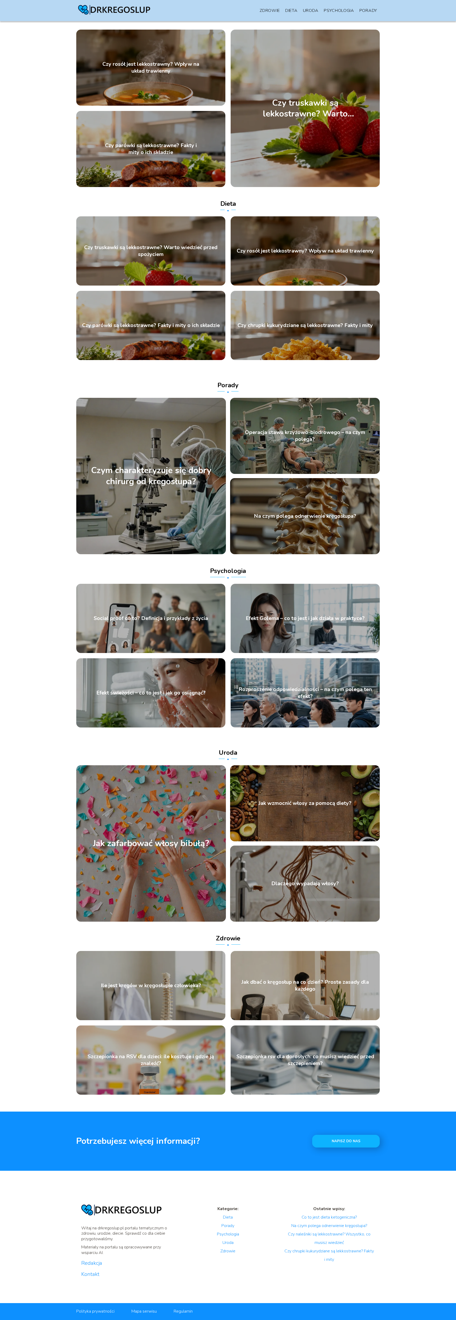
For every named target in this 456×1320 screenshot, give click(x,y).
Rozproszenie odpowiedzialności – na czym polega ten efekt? (305, 693)
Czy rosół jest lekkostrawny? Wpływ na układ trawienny (150, 67)
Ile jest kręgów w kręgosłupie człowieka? (151, 985)
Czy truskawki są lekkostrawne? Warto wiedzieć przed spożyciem (305, 108)
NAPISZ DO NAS (346, 1141)
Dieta (291, 10)
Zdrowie (270, 10)
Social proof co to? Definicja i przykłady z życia (151, 618)
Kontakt (90, 1274)
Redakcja (91, 1263)
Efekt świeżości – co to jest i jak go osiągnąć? (151, 692)
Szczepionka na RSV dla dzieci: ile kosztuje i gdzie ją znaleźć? (151, 1060)
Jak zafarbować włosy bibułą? (151, 843)
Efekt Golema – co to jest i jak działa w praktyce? (305, 618)
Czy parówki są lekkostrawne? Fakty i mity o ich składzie (151, 149)
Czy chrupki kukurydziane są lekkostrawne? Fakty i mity (305, 325)
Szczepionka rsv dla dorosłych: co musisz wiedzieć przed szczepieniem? (305, 1060)
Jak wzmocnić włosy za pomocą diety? (305, 803)
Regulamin (183, 1311)
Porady (368, 10)
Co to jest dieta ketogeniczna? (329, 1217)
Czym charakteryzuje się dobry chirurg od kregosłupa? (151, 476)
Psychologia (339, 10)
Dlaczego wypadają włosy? (305, 883)
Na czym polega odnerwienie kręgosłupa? (305, 516)
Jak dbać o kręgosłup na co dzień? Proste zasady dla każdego (305, 985)
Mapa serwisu (144, 1311)
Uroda (311, 10)
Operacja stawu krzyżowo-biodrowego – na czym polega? (305, 436)
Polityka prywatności (95, 1311)
